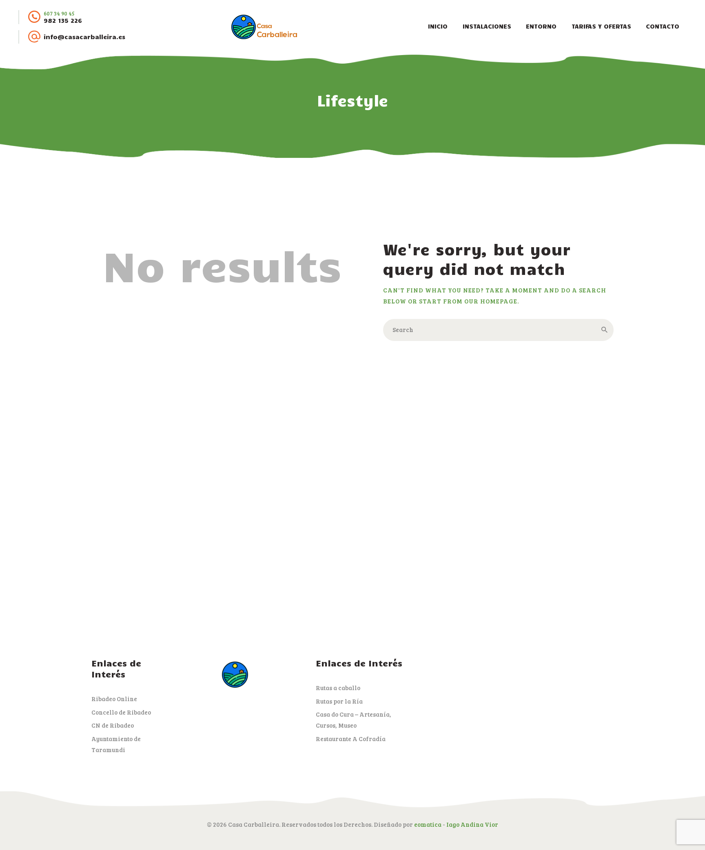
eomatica (427, 824)
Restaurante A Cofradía (351, 739)
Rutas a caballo (338, 688)
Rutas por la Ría (339, 701)
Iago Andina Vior (472, 824)
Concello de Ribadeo (121, 712)
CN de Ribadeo (112, 725)
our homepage (490, 301)
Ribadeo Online (114, 699)
